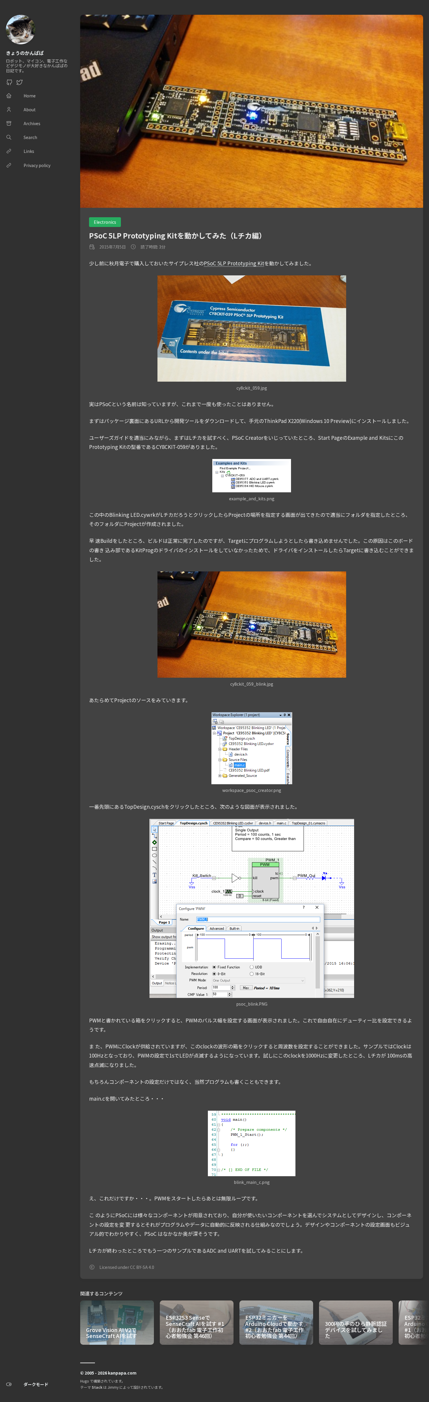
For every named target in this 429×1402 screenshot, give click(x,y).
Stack (97, 1387)
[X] (19, 83)
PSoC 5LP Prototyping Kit (234, 263)
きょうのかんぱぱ (25, 52)
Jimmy (113, 1387)
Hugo (84, 1380)
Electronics (105, 222)
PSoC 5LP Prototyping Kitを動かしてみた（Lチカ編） (177, 235)
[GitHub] (9, 83)
